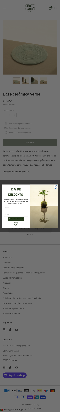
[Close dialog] (55, 186)
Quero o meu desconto (16, 219)
